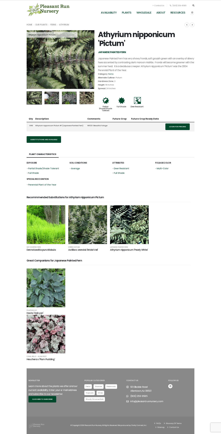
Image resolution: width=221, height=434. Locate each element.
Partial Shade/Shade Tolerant (105, 108)
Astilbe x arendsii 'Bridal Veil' (83, 249)
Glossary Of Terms (173, 423)
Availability (109, 12)
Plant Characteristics (42, 154)
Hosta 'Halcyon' (35, 313)
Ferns (53, 24)
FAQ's (158, 423)
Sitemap (160, 427)
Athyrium (64, 24)
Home (29, 24)
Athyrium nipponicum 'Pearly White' (129, 249)
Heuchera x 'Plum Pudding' (41, 359)
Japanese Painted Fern (119, 247)
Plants (126, 12)
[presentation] (30, 59)
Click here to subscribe (42, 399)
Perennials (111, 386)
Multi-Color (163, 168)
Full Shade (121, 106)
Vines (100, 393)
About (160, 12)
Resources (177, 12)
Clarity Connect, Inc (138, 425)
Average (75, 168)
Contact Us (159, 5)
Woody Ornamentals (95, 399)
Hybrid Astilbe (74, 247)
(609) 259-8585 (179, 5)
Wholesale (144, 12)
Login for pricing (177, 126)
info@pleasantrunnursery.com (146, 401)
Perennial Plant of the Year (42, 184)
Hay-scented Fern (34, 247)
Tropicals (90, 393)
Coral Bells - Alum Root (36, 356)
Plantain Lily (32, 310)
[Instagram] (192, 13)
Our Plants (41, 24)
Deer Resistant (137, 106)
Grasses (98, 386)
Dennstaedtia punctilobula (41, 249)
